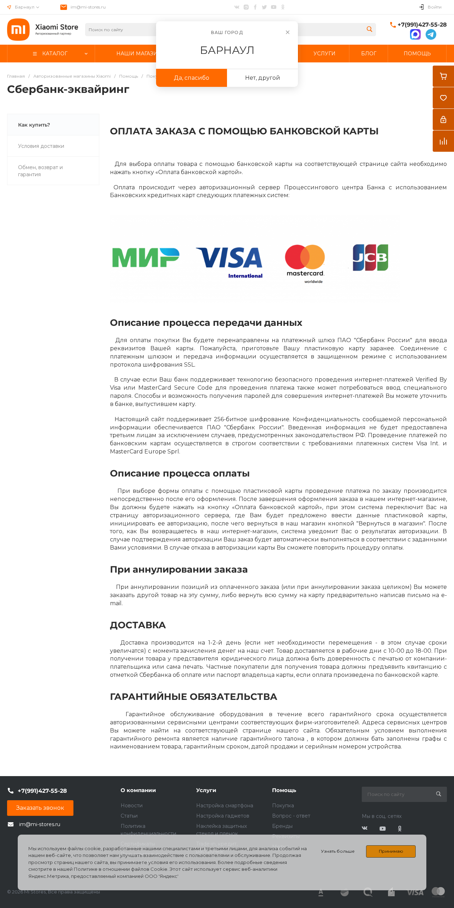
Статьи (129, 816)
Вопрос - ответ (291, 816)
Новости (132, 805)
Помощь (284, 790)
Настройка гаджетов (222, 816)
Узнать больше (338, 851)
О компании (138, 790)
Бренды (282, 826)
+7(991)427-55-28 (422, 24)
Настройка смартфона (224, 805)
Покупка (283, 805)
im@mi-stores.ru (88, 7)
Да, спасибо (191, 77)
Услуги (206, 790)
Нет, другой (262, 77)
